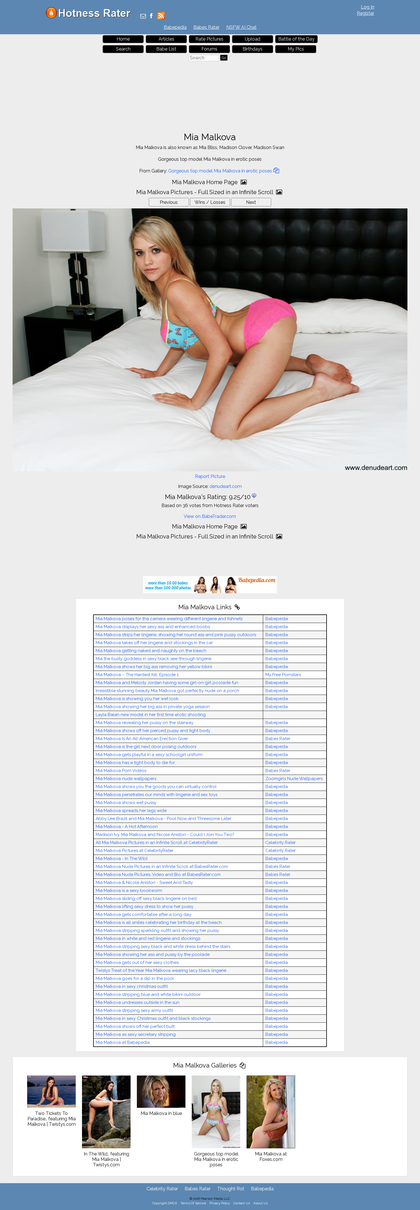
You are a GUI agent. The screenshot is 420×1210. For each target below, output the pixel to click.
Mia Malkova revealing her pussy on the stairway (144, 722)
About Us (260, 1203)
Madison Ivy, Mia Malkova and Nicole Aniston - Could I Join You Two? (165, 834)
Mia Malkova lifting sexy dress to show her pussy (144, 906)
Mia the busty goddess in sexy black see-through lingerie (153, 658)
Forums (209, 49)
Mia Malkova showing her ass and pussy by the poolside (153, 954)
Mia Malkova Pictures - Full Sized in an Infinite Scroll (205, 192)
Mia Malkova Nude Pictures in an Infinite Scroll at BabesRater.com (162, 866)
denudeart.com (225, 486)
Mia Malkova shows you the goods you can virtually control (156, 786)
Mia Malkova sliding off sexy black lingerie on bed (146, 898)
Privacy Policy (219, 1203)
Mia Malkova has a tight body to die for (135, 762)
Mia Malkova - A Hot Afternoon (127, 826)
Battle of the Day (296, 39)
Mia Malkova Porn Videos (121, 770)
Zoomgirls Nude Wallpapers (294, 778)
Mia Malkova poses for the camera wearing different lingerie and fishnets (169, 618)
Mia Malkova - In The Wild (121, 858)
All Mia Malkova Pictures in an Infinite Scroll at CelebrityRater (157, 842)
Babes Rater (206, 27)
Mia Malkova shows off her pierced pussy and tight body (153, 730)
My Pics (296, 49)
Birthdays (253, 49)
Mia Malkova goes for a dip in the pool (135, 978)
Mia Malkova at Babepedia (123, 1042)
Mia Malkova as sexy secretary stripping (136, 1034)
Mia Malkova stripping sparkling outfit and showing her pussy (157, 930)
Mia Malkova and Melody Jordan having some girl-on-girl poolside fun (167, 682)
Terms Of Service (193, 1203)
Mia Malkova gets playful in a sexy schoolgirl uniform (149, 754)
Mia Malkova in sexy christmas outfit (132, 986)
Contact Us (241, 1203)
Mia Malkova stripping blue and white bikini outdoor (148, 994)
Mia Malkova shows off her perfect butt (135, 1026)
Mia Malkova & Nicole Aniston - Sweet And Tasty (144, 882)
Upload (252, 39)
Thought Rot (230, 1188)
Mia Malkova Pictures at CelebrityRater (134, 850)
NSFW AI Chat (241, 27)
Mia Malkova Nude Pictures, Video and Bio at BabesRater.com (158, 874)
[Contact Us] (143, 16)
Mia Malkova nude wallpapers (126, 778)
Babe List (166, 49)
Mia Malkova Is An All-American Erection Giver (142, 738)
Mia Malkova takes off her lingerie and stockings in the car (154, 642)
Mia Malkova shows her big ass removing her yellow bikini (154, 666)
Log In (367, 7)
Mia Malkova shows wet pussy (126, 802)
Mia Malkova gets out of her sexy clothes (137, 962)
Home (123, 39)
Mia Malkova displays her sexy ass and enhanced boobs (153, 626)
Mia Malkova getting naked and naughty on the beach (151, 650)
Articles (166, 39)
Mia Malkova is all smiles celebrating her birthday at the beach (159, 922)
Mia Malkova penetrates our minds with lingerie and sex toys (156, 794)
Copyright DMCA (164, 1203)
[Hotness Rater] (90, 17)
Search (123, 49)
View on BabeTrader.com (210, 516)
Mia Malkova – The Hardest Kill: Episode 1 (137, 674)
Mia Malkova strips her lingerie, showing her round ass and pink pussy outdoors (176, 634)
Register (365, 13)
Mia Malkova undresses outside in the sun (137, 1002)
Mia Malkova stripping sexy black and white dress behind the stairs (163, 946)
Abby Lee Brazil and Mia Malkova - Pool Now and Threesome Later (163, 818)
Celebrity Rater (280, 842)
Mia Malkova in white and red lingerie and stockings (148, 938)
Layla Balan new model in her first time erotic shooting (151, 714)
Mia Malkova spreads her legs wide (131, 810)
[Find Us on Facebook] (151, 16)
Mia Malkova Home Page (205, 182)
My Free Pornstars (283, 674)
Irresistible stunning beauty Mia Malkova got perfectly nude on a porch (167, 690)
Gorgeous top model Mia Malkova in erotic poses (220, 171)
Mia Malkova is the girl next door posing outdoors (146, 746)
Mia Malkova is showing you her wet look (137, 698)
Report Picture (210, 476)
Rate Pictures (209, 39)
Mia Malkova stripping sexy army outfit (134, 1010)
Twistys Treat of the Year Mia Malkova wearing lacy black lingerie (161, 970)
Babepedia (175, 27)
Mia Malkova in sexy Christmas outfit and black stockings (153, 1018)
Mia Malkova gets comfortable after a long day (143, 914)
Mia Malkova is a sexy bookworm (129, 890)
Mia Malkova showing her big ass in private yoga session (153, 706)
